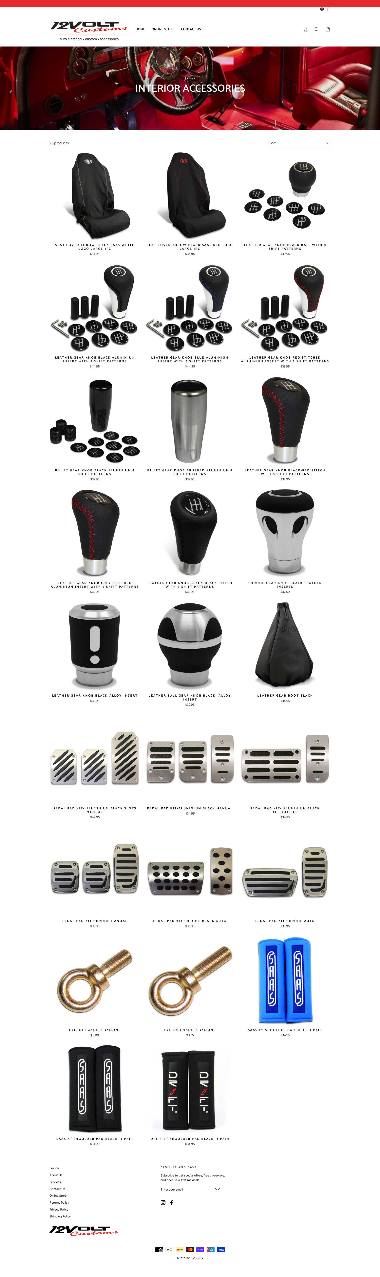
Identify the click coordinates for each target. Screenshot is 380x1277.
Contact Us (191, 29)
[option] (119, 3)
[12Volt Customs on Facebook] (171, 1202)
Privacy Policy (58, 1209)
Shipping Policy (60, 1216)
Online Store (163, 29)
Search (54, 1168)
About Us (55, 1175)
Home (140, 29)
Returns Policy (59, 1202)
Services (55, 1182)
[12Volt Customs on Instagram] (163, 1202)
